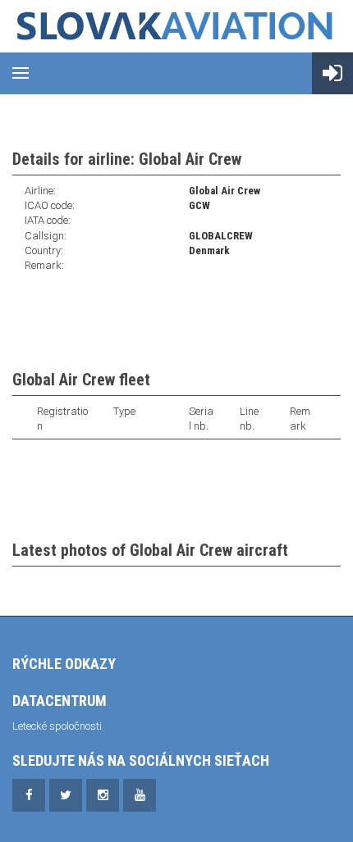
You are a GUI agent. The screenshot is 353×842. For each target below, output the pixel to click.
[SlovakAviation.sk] (176, 26)
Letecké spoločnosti (57, 726)
